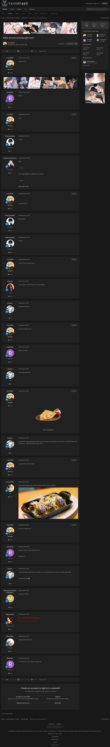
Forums (10, 13)
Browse (5, 9)
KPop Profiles (55, 739)
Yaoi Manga (55, 736)
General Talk (23, 44)
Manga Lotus (55, 745)
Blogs (23, 13)
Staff (36, 13)
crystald (89, 34)
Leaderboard (53, 13)
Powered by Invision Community (55, 727)
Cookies (59, 724)
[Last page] (36, 51)
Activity (12, 9)
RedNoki (89, 39)
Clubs (3, 13)
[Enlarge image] (48, 415)
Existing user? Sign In (92, 3)
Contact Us (52, 724)
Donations (32, 9)
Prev (7, 51)
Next (32, 51)
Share (62, 43)
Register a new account (23, 703)
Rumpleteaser (104, 39)
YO (25, 9)
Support (19, 9)
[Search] (107, 9)
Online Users (43, 13)
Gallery (17, 13)
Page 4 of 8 (42, 51)
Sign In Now (58, 703)
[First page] (3, 51)
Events (30, 13)
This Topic (100, 9)
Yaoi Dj (55, 742)
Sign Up (105, 3)
